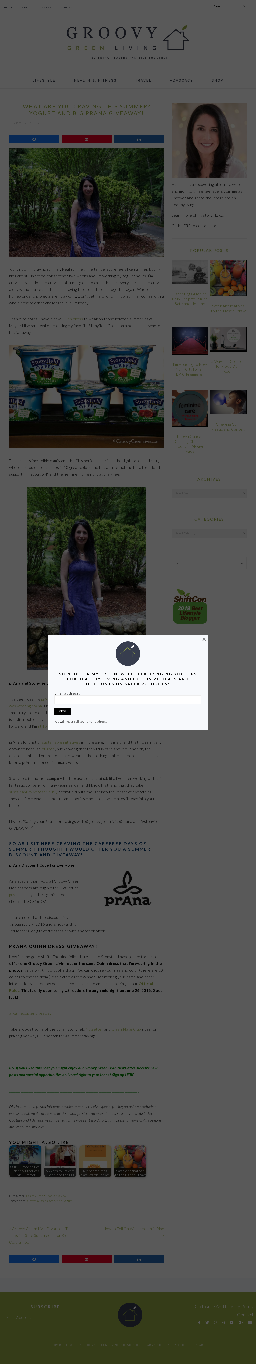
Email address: (67, 693)
